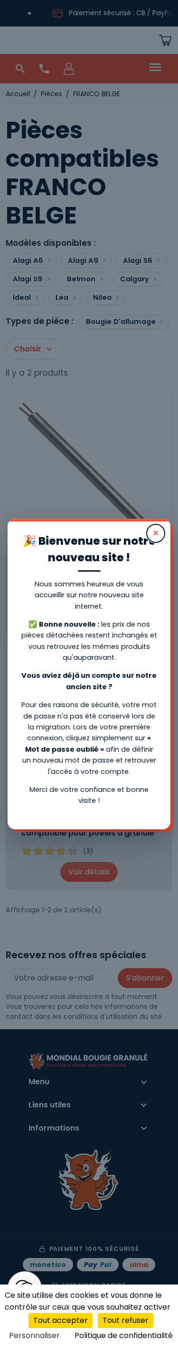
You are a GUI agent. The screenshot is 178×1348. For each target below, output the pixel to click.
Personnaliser (34, 1335)
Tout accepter (60, 1320)
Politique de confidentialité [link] (124, 1335)
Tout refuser (126, 1320)
